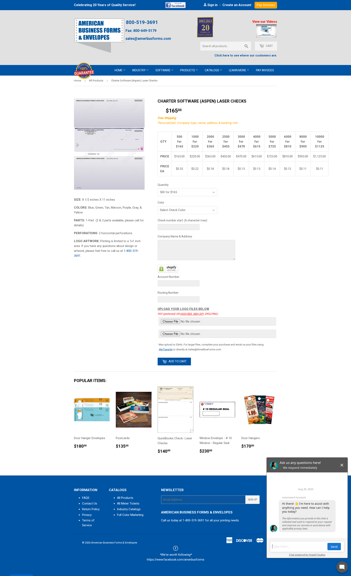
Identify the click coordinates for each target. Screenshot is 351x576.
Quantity (163, 184)
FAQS (85, 498)
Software (163, 70)
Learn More (238, 70)
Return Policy (91, 509)
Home (119, 70)
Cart (269, 46)
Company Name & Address (175, 236)
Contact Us (89, 503)
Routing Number (168, 292)
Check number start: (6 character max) (182, 220)
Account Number (168, 276)
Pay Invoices (265, 70)
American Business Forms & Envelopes (114, 542)
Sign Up (252, 499)
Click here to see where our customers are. (245, 55)
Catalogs (212, 70)
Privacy (87, 515)
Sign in (212, 5)
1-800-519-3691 (193, 520)
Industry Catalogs (129, 509)
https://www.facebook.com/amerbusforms (175, 559)
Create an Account (236, 5)
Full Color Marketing (130, 515)
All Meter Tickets (128, 503)
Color (161, 202)
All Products (96, 80)
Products (188, 70)
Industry (139, 70)
